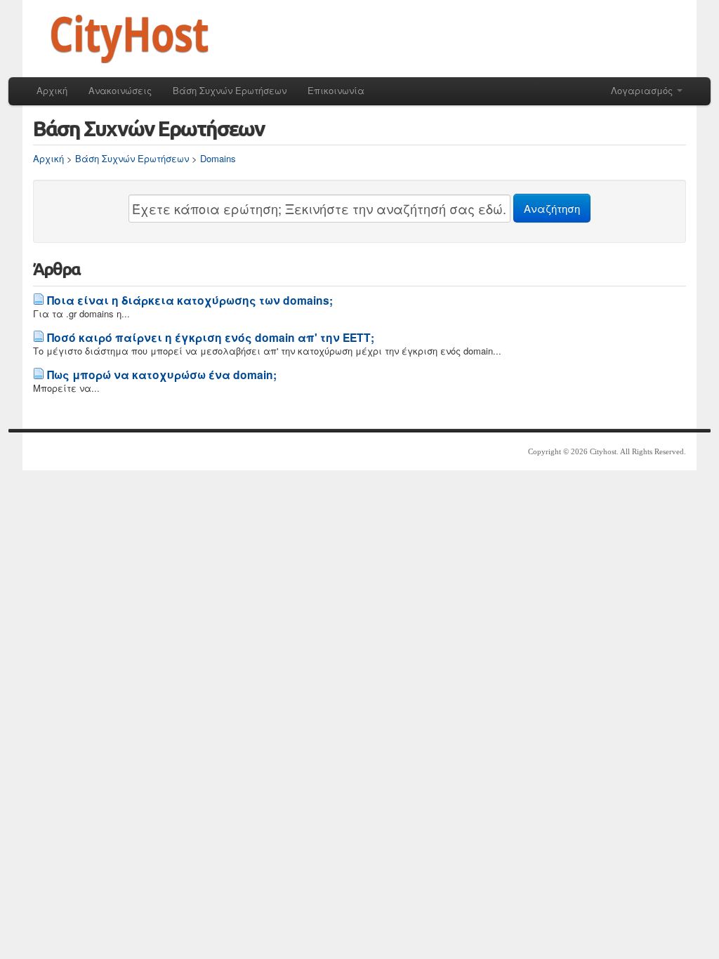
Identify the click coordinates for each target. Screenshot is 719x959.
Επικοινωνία (336, 90)
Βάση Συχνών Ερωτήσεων (229, 90)
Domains (218, 158)
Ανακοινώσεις (120, 90)
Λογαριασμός (643, 90)
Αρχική (52, 90)
